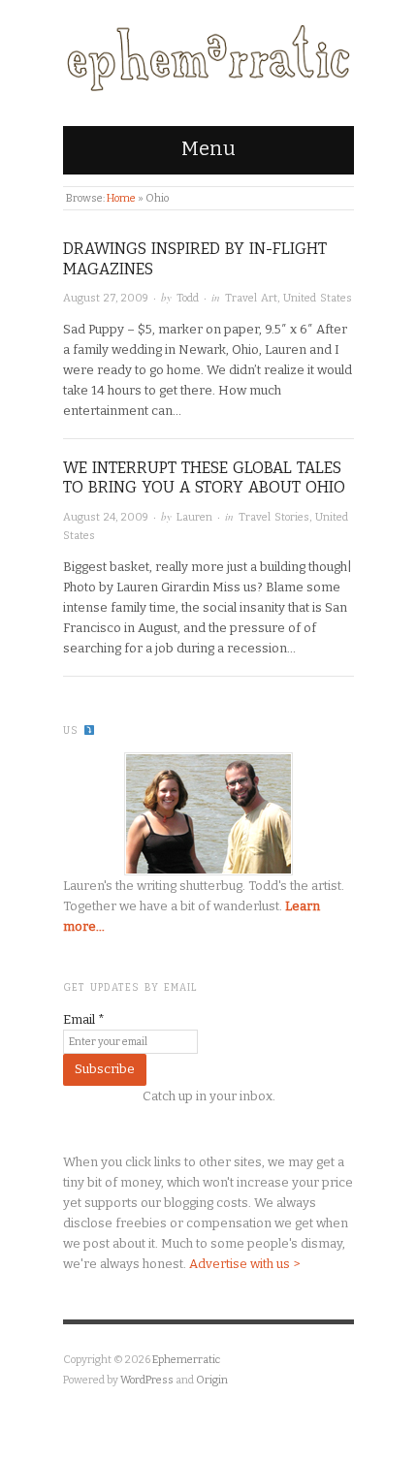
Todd (187, 298)
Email (84, 1019)
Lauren (194, 517)
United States (317, 298)
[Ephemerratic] (208, 54)
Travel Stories (274, 517)
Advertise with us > (244, 1263)
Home (121, 198)
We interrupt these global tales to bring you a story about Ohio (204, 478)
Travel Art (251, 298)
